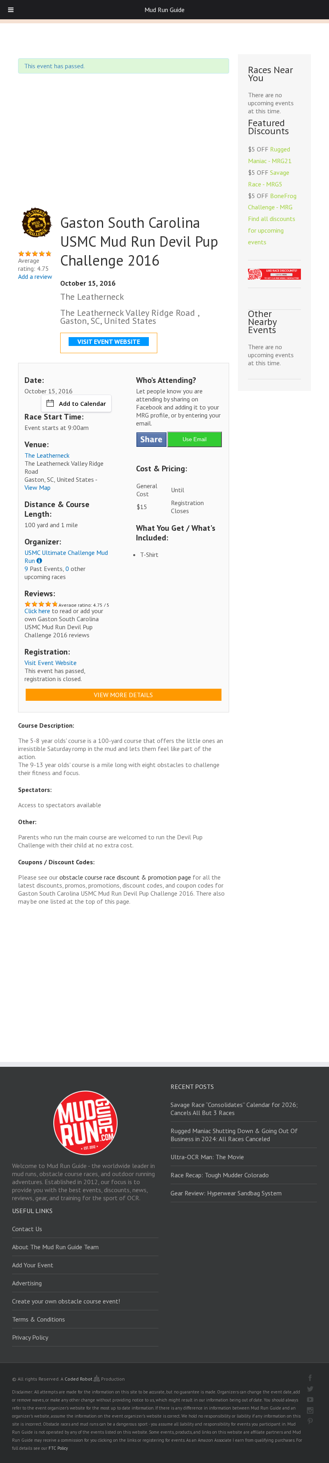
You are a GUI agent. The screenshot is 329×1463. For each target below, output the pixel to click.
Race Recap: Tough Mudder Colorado (220, 1175)
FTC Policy (58, 1448)
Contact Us (27, 1229)
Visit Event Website (50, 663)
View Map (37, 487)
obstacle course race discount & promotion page (125, 877)
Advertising (27, 1283)
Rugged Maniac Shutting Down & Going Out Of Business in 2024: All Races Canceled (234, 1135)
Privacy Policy (30, 1337)
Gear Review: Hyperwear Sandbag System (226, 1193)
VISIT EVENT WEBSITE (108, 342)
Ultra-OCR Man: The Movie (207, 1157)
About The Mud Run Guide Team (55, 1247)
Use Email (195, 439)
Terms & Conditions (38, 1319)
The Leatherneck (46, 455)
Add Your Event (32, 1265)
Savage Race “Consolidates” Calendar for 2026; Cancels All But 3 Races (234, 1109)
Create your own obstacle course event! (66, 1301)
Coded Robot (79, 1379)
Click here (37, 611)
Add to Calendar (82, 403)
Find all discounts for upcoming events (271, 230)
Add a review (35, 276)
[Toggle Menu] (11, 9)
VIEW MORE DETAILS (123, 695)
